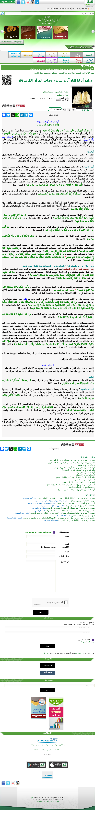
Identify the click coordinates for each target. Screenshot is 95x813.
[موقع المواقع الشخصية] (89, 61)
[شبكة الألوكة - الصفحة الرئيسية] (84, 9)
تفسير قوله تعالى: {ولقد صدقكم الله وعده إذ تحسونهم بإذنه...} (71, 508)
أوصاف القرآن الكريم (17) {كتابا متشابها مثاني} (76, 490)
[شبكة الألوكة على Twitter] (23, 2)
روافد (43, 69)
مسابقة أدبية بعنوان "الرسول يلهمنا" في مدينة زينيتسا (47, 749)
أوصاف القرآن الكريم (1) (85, 472)
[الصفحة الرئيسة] (93, 9)
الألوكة (32, 797)
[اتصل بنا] (49, 9)
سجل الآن (46, 653)
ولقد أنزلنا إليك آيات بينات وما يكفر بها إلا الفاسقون (75, 477)
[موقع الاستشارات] (27, 55)
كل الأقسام (88, 69)
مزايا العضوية (79, 653)
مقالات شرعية (78, 69)
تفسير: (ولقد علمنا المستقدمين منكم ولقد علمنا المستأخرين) (71, 511)
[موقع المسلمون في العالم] (14, 55)
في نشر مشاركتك (48, 665)
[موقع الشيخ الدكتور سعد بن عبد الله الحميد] (47, 21)
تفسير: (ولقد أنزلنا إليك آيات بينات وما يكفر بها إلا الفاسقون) (71, 460)
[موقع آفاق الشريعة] (76, 55)
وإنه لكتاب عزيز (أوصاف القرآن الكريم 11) (78, 470)
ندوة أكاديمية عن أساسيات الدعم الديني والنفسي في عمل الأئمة (47, 745)
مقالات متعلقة (62, 95)
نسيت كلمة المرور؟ (88, 642)
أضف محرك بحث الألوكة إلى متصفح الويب (47, 801)
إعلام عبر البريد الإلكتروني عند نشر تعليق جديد (38, 532)
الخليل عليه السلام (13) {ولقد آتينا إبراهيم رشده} (76, 503)
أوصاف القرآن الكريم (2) (85, 475)
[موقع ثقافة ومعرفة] (64, 55)
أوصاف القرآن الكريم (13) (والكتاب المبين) (78, 482)
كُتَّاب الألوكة (47, 733)
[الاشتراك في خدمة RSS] (88, 9)
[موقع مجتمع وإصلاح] (52, 55)
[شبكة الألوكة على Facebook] (18, 2)
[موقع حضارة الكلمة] (39, 55)
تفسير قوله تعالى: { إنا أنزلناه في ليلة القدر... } (76, 520)
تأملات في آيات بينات (86, 465)
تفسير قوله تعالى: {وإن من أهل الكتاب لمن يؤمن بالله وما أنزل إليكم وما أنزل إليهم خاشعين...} (58, 518)
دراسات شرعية (69, 69)
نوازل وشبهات (58, 69)
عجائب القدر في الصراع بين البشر (81, 487)
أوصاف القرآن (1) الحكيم (85, 480)
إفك (25, 299)
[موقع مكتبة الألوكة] (76, 61)
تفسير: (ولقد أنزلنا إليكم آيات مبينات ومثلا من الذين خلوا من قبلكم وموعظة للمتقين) (62, 513)
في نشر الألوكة (48, 672)
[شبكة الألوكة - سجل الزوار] (76, 9)
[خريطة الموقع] (91, 9)
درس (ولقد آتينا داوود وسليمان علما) (80, 501)
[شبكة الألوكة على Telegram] (37, 2)
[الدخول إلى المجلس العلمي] (79, 47)
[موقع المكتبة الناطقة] (64, 61)
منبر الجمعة (50, 69)
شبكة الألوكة (90, 73)
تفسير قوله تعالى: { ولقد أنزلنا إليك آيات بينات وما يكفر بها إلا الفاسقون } (66, 498)
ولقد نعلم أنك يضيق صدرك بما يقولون (80, 506)
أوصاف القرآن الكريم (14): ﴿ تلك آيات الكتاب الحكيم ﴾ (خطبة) (71, 485)
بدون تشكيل (55, 109)
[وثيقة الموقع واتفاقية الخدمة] (62, 9)
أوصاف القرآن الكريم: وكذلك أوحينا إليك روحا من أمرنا (74, 468)
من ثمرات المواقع (35, 69)
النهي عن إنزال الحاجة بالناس (83, 516)
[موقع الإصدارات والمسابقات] (52, 61)
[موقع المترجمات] (39, 61)
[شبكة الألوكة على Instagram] (33, 2)
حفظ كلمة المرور (84, 639)
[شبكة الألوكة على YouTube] (28, 2)
